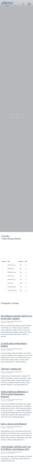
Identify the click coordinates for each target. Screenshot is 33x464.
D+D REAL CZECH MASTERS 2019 (14, 321)
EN (23, 3)
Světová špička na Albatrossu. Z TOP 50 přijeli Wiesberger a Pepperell (14, 394)
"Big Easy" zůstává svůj (11, 369)
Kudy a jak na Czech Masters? (14, 424)
